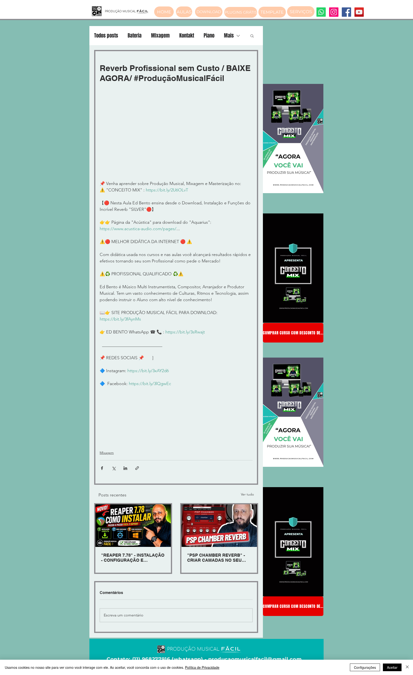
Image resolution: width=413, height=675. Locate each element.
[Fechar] (407, 667)
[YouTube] (359, 12)
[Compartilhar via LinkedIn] (125, 468)
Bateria (134, 36)
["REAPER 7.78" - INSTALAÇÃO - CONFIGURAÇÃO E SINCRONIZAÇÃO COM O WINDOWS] (133, 525)
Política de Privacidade (202, 667)
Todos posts (106, 36)
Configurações (365, 667)
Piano (209, 36)
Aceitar (392, 667)
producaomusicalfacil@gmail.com (255, 659)
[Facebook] (346, 12)
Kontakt (186, 36)
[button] (252, 36)
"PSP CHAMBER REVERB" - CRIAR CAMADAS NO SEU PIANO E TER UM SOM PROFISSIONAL (216, 558)
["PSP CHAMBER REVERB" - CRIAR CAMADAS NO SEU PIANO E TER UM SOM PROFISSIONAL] (219, 525)
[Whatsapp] (321, 12)
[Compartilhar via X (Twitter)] (113, 468)
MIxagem (160, 36)
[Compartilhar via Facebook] (102, 468)
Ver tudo (247, 494)
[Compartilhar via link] (137, 468)
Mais (229, 36)
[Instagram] (333, 12)
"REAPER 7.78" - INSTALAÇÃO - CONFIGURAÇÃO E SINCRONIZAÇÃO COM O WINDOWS (132, 558)
